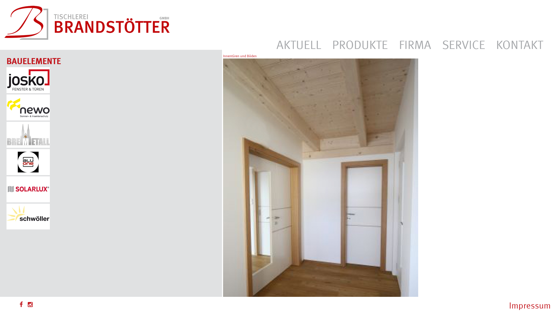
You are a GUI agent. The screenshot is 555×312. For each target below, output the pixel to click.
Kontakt (519, 44)
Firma (415, 44)
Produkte (360, 44)
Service (463, 44)
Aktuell (298, 44)
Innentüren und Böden (240, 55)
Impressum (530, 305)
